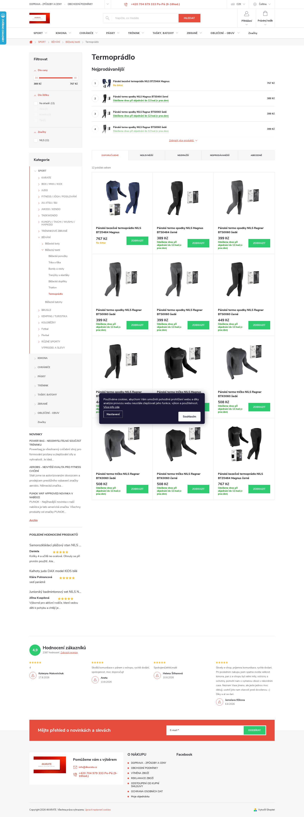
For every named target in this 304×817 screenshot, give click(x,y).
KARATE (46, 177)
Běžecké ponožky (58, 256)
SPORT (42, 171)
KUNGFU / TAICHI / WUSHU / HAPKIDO (58, 223)
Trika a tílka (55, 262)
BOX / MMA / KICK (52, 184)
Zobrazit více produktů (181, 140)
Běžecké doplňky (58, 281)
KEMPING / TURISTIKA (54, 316)
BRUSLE (46, 310)
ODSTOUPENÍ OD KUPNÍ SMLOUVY (145, 785)
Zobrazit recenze (69, 652)
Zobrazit (137, 240)
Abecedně (256, 155)
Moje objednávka (140, 796)
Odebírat (254, 730)
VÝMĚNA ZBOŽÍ (140, 773)
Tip (42, 120)
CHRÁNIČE (44, 367)
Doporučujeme (110, 155)
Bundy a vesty (56, 268)
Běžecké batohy (53, 302)
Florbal (45, 335)
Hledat (189, 18)
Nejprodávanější (219, 155)
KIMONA (43, 358)
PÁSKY (42, 376)
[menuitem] (40, 33)
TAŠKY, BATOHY (47, 394)
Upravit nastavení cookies (98, 809)
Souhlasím (189, 417)
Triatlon (53, 287)
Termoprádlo (56, 294)
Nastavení (113, 414)
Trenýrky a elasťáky (59, 275)
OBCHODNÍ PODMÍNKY (80, 4)
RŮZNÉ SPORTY (51, 341)
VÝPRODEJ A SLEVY (53, 347)
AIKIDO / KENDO (51, 209)
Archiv (33, 520)
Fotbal (45, 329)
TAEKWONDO (50, 215)
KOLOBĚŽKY (49, 322)
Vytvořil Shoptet (266, 809)
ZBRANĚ (43, 404)
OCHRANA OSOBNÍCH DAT (147, 791)
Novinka (44, 114)
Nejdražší (183, 155)
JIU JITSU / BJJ (49, 203)
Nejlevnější (146, 155)
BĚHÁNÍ (46, 237)
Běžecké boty (52, 243)
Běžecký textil (52, 250)
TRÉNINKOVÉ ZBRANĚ (54, 231)
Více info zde (111, 407)
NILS (43, 140)
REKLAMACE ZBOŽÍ (142, 778)
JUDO (45, 190)
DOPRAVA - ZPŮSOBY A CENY (45, 4)
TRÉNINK (43, 385)
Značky (42, 422)
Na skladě (46, 103)
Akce (43, 109)
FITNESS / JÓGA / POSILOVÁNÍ (59, 196)
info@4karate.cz (88, 767)
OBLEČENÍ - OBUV (48, 413)
